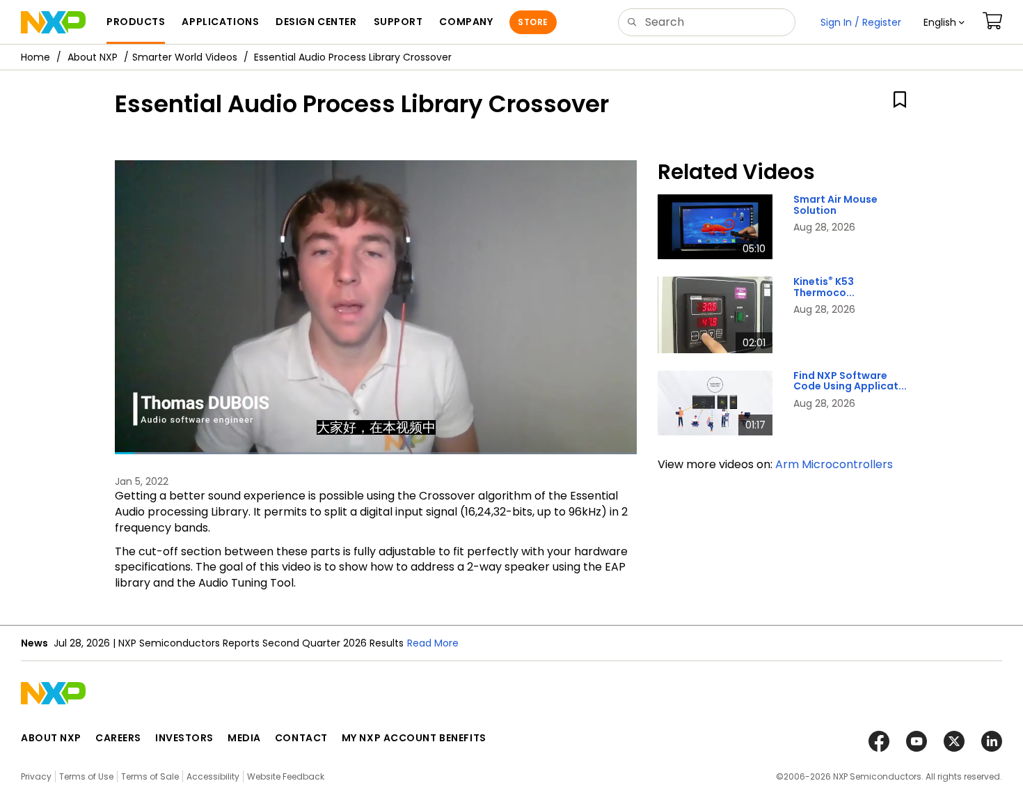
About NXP (93, 57)
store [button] (533, 22)
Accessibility (213, 776)
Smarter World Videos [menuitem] (184, 57)
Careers (118, 738)
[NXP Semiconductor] (53, 22)
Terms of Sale (150, 776)
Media (244, 738)
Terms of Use (86, 776)
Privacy (36, 776)
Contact (301, 738)
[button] (944, 22)
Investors (184, 738)
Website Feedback (285, 776)
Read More (433, 643)
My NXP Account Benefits (414, 738)
